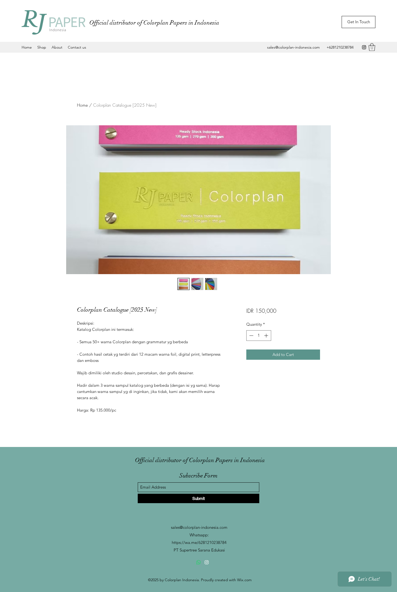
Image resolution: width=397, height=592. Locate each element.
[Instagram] (364, 47)
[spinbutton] (258, 336)
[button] (372, 47)
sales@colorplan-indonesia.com (293, 47)
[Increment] (266, 336)
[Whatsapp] (198, 562)
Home (82, 105)
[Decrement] (250, 336)
